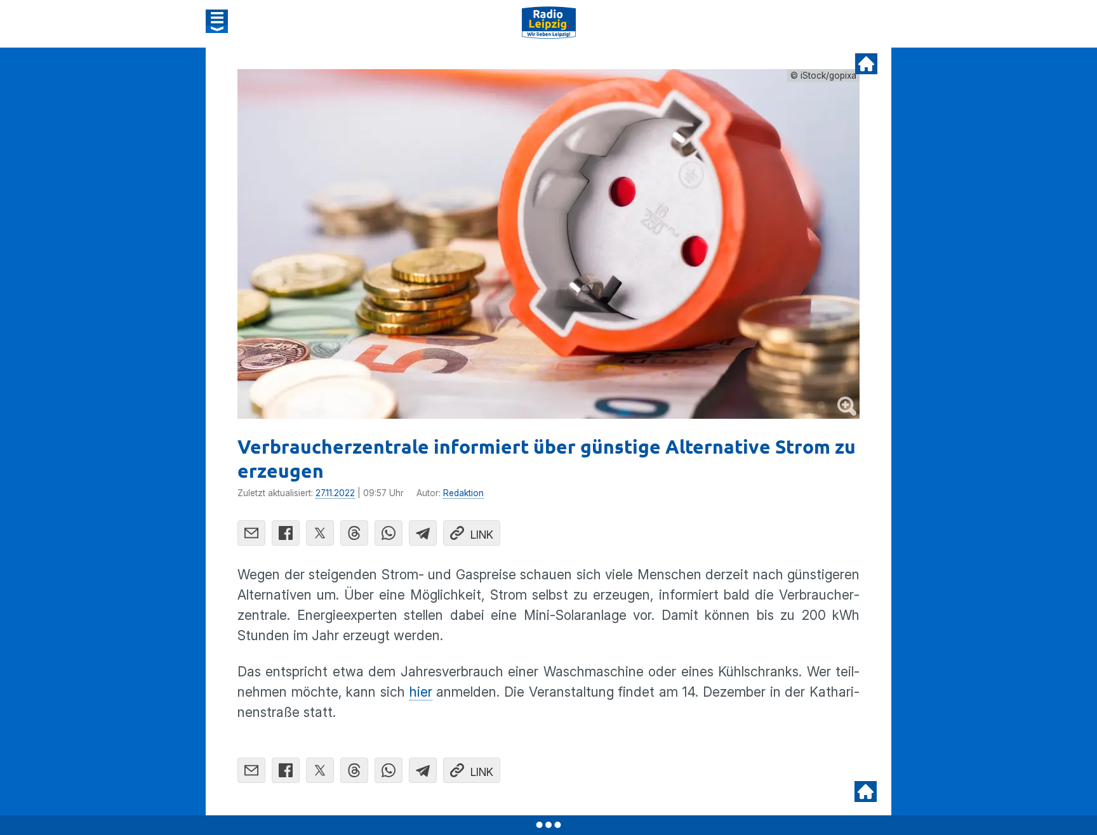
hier (420, 692)
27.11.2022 (335, 493)
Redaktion (463, 493)
